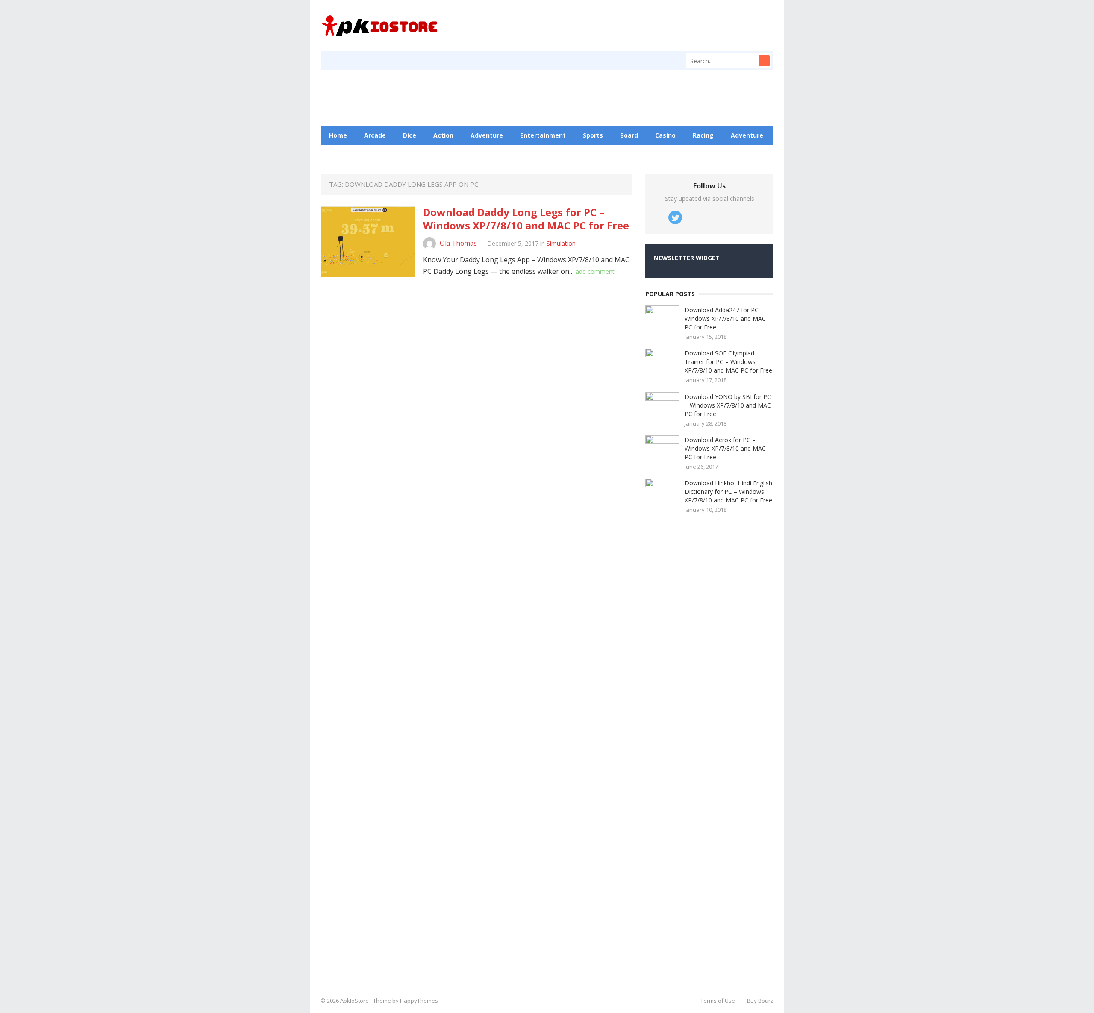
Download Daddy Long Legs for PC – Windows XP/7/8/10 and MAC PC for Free (526, 218)
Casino (665, 135)
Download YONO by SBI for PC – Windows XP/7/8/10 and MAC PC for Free (728, 405)
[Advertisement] (709, 748)
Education (382, 154)
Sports (593, 135)
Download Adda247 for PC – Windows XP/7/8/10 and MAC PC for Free (725, 318)
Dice (409, 135)
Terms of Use (717, 1000)
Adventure (487, 135)
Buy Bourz (760, 1000)
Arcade (375, 135)
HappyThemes (419, 1000)
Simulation (561, 243)
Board (629, 135)
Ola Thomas (458, 243)
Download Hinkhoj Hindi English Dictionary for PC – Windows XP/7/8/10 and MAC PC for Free (728, 491)
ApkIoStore (354, 1000)
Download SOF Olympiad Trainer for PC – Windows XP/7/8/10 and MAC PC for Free (728, 361)
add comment (595, 271)
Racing (703, 135)
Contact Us (432, 154)
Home (338, 135)
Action (443, 135)
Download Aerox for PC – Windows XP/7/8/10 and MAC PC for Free (725, 448)
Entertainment (543, 135)
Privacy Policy (487, 154)
